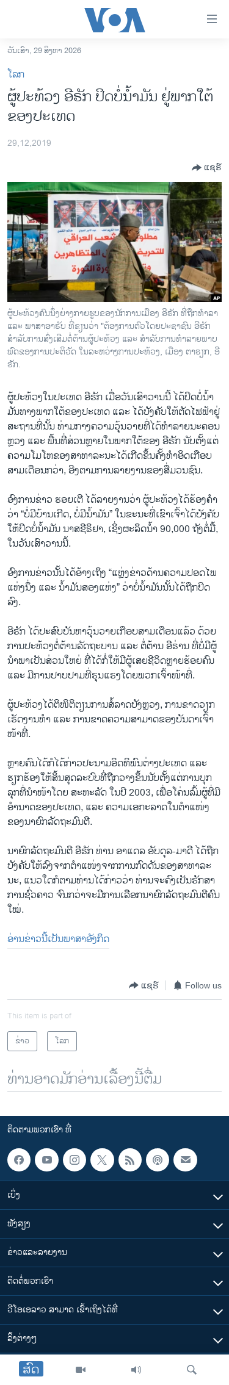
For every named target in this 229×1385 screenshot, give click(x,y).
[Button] (207, 167)
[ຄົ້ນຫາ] (191, 1369)
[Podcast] (157, 1159)
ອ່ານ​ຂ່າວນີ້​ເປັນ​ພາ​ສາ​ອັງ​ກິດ (58, 939)
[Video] (80, 1369)
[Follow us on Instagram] (74, 1159)
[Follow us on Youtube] (46, 1159)
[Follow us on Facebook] (19, 1159)
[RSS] (130, 1159)
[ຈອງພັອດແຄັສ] (185, 1159)
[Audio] (136, 1369)
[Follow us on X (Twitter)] (102, 1159)
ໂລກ (15, 75)
